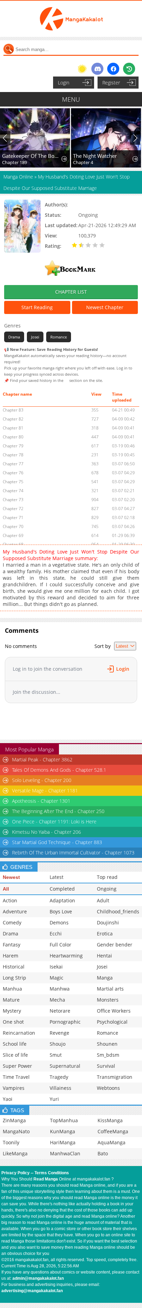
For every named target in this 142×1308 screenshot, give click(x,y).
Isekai (56, 966)
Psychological (112, 1021)
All (6, 889)
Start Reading (37, 307)
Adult (103, 900)
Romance (58, 336)
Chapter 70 (13, 526)
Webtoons (108, 1088)
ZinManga (14, 1120)
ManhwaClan (65, 1153)
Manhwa (60, 988)
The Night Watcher (95, 155)
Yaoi (7, 1099)
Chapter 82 (13, 419)
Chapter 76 (13, 473)
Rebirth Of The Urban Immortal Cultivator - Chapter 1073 (73, 852)
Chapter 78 (13, 455)
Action (10, 900)
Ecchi (56, 933)
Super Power (17, 1066)
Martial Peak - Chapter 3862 (42, 759)
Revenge (59, 1033)
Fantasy (11, 944)
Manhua (12, 988)
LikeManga (15, 1153)
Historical (13, 966)
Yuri (54, 1099)
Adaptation (62, 900)
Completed (62, 888)
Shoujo (57, 1044)
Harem (10, 955)
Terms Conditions (51, 1172)
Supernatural (65, 1066)
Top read (107, 877)
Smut (56, 1055)
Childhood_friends (118, 911)
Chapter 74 (13, 491)
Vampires (13, 1088)
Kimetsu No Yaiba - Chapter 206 (46, 832)
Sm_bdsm (108, 1055)
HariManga (62, 1142)
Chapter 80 (13, 437)
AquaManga (111, 1142)
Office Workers (114, 1010)
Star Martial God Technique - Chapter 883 (57, 842)
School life (15, 1044)
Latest (56, 877)
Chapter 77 (13, 464)
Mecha (57, 999)
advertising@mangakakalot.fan (32, 1290)
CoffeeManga (113, 1131)
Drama (14, 336)
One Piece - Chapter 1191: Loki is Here (54, 821)
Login (63, 82)
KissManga (110, 1120)
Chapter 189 (14, 162)
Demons (59, 922)
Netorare (60, 1010)
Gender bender (114, 944)
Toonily (11, 1142)
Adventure (15, 911)
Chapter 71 (13, 517)
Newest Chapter (104, 307)
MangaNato (16, 1131)
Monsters (108, 999)
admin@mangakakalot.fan (38, 1278)
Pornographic (65, 1021)
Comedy (12, 922)
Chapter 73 (13, 500)
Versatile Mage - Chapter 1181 (45, 790)
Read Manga (45, 1179)
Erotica (105, 933)
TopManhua (64, 1120)
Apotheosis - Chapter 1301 (41, 801)
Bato (103, 1153)
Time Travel (16, 1077)
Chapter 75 (13, 482)
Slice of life (15, 1055)
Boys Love (61, 911)
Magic (56, 977)
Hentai (104, 955)
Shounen (107, 1044)
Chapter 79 (13, 446)
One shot (13, 1021)
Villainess (60, 1088)
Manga (105, 977)
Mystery (12, 1010)
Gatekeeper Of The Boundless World (31, 155)
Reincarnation (19, 1033)
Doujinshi (108, 922)
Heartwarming (66, 955)
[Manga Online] (71, 19)
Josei (35, 336)
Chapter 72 (13, 508)
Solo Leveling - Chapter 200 (41, 780)
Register (111, 82)
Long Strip (14, 977)
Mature (11, 999)
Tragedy (59, 1077)
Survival (106, 1066)
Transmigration (114, 1077)
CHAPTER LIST (71, 291)
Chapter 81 (13, 428)
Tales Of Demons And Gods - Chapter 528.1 (59, 770)
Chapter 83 (13, 410)
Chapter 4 (83, 162)
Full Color (60, 944)
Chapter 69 (13, 535)
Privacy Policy (15, 1172)
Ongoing (106, 888)
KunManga (62, 1131)
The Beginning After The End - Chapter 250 (58, 811)
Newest (11, 877)
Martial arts (110, 988)
